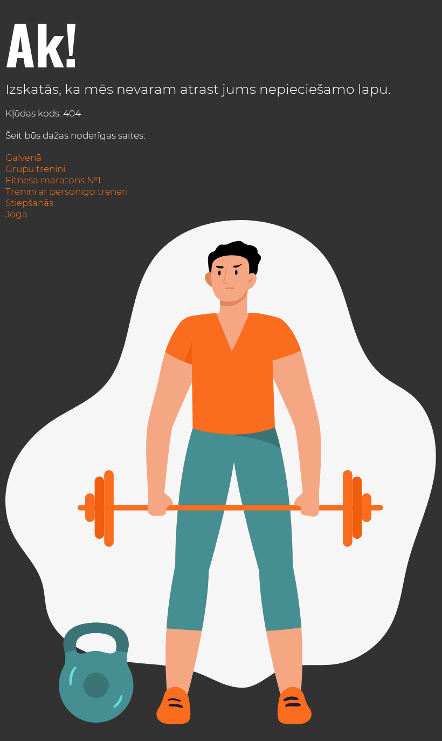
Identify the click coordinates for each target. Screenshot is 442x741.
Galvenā (23, 157)
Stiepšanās (29, 202)
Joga (16, 214)
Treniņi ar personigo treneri (66, 191)
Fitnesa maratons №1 (53, 180)
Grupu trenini (35, 168)
